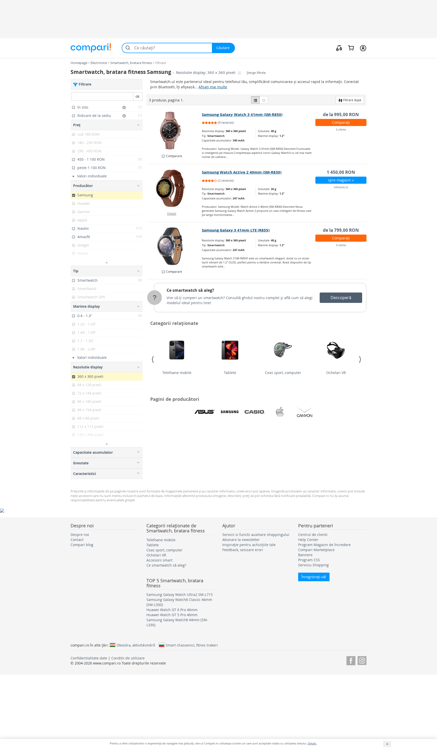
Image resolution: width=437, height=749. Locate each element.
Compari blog (82, 544)
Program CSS (309, 559)
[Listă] (255, 100)
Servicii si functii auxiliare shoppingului (255, 534)
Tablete (230, 372)
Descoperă (341, 297)
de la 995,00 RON (341, 114)
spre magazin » (341, 180)
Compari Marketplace (316, 549)
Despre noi (80, 534)
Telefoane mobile (176, 372)
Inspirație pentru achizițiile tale (249, 544)
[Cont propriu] (363, 48)
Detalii (171, 214)
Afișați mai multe (213, 87)
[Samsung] (230, 412)
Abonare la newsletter (241, 539)
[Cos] (351, 48)
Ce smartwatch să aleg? (190, 290)
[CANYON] (305, 412)
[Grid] (263, 100)
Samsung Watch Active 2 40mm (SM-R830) (241, 172)
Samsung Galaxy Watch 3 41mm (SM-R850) (242, 114)
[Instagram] (362, 660)
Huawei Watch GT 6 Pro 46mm (172, 609)
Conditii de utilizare (128, 658)
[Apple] (280, 412)
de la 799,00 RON (341, 230)
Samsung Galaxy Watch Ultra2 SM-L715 (179, 594)
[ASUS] (204, 412)
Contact (77, 539)
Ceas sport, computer (283, 372)
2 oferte (341, 129)
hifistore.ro (341, 187)
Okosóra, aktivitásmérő (136, 645)
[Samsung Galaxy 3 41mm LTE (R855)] (174, 246)
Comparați (341, 122)
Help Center (308, 539)
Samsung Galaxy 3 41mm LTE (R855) (236, 230)
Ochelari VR (336, 372)
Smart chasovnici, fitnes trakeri (192, 645)
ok (137, 96)
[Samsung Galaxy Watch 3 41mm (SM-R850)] (174, 131)
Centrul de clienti (312, 534)
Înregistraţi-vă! (313, 576)
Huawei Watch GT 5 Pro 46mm (172, 614)
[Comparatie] (339, 48)
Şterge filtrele (256, 73)
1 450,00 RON (341, 172)
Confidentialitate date (89, 658)
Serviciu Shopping (313, 565)
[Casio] (255, 412)
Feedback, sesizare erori (242, 549)
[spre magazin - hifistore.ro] (174, 188)
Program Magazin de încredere (324, 544)
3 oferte (341, 245)
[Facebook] (350, 660)
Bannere (305, 554)
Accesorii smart (159, 560)
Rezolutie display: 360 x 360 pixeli (206, 72)
